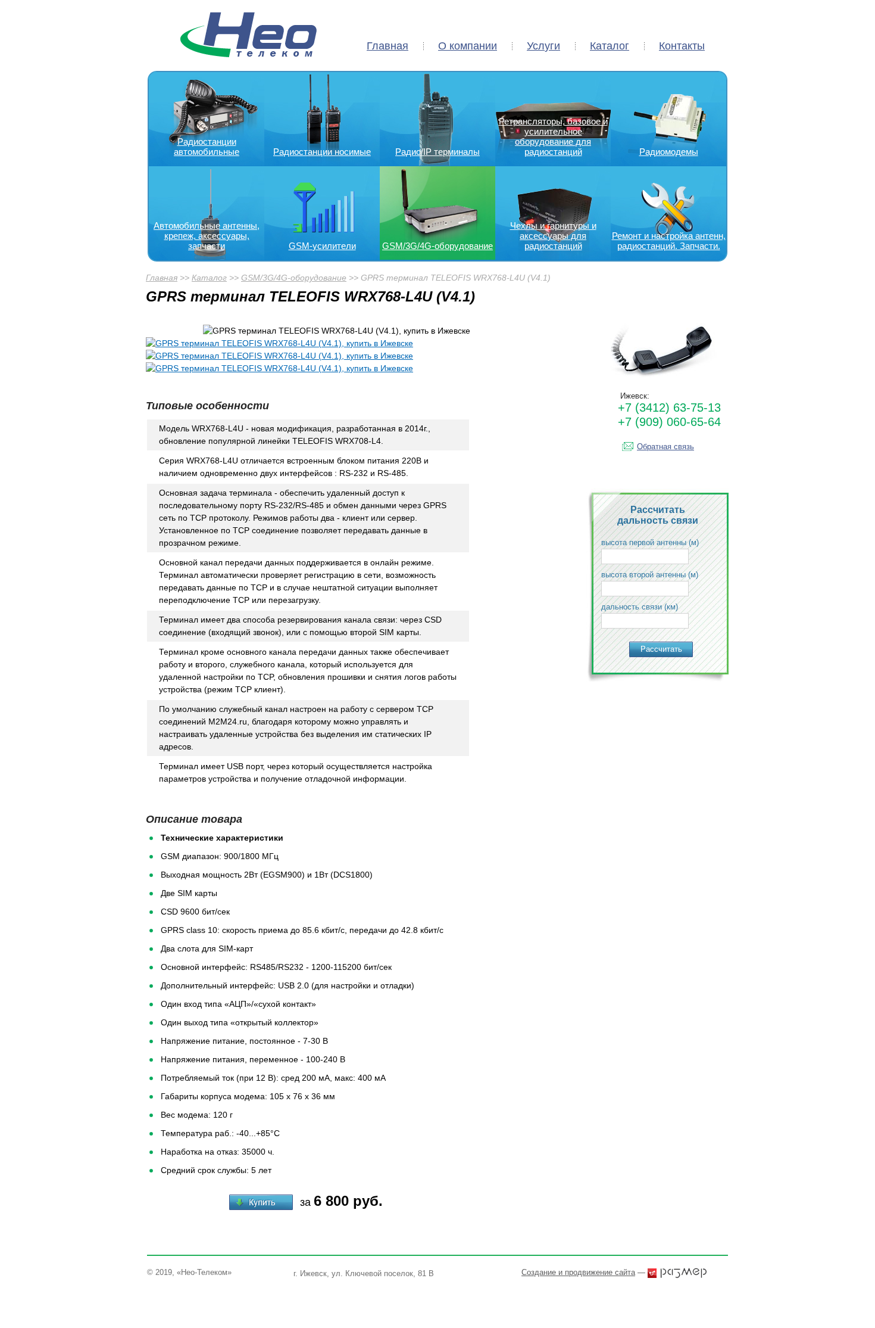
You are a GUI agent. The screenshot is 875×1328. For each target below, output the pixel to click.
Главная (387, 46)
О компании (467, 46)
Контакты (682, 46)
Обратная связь (665, 446)
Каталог (609, 46)
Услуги (543, 46)
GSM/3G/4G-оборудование (293, 277)
